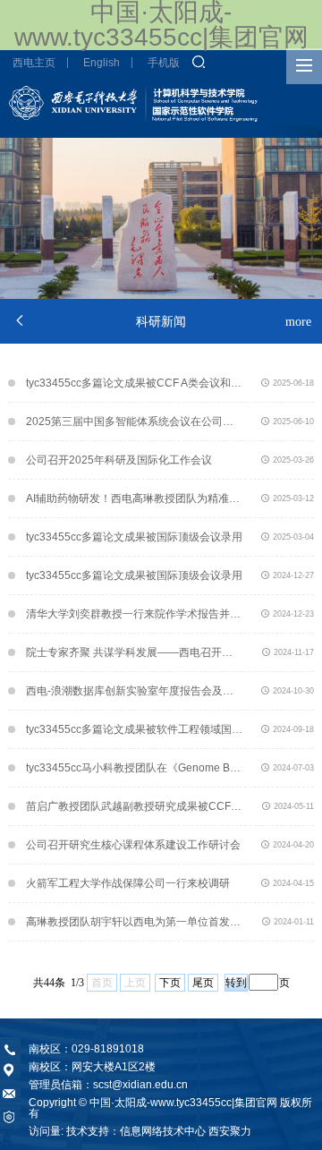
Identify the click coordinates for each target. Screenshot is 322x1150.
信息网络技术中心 (163, 1131)
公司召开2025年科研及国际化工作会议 (119, 460)
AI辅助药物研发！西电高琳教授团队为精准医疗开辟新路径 (134, 498)
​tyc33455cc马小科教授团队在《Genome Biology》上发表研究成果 (134, 768)
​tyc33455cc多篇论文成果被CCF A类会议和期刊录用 (134, 383)
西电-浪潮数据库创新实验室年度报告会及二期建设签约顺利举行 (134, 691)
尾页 (203, 982)
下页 (170, 982)
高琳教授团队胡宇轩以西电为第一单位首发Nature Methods (134, 922)
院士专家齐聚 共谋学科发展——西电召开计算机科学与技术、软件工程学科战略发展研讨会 (134, 652)
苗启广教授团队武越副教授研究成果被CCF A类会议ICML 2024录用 (134, 806)
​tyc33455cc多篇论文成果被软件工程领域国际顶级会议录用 (134, 729)
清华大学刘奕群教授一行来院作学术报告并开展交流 (134, 614)
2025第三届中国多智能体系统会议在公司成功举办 (134, 421)
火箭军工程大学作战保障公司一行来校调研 (128, 883)
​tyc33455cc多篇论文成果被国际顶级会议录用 (134, 537)
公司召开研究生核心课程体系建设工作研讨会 (133, 845)
